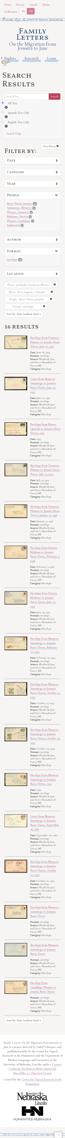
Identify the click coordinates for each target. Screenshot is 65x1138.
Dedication (10, 12)
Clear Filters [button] (49, 146)
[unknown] (13, 225)
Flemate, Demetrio (18, 212)
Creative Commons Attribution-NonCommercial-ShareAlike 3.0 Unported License (35, 1069)
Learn (51, 58)
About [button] (46, 5)
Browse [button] (20, 5)
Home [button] (8, 5)
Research (32, 58)
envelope (12, 259)
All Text (12, 103)
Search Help (14, 133)
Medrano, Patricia (17, 216)
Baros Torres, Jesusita (19, 203)
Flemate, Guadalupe (18, 221)
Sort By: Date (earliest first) (23, 314)
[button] (32, 160)
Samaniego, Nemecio (19, 208)
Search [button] (33, 5)
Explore (10, 58)
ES (23, 11)
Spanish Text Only (18, 113)
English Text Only (18, 122)
